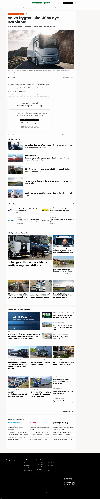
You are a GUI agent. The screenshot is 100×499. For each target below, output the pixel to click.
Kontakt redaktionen (53, 462)
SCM (31, 7)
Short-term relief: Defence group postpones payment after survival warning (62, 434)
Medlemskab (27, 465)
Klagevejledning (39, 469)
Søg (10, 3)
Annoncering (27, 467)
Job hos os (50, 467)
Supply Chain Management (16, 14)
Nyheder (24, 7)
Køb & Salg (37, 7)
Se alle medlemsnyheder (68, 411)
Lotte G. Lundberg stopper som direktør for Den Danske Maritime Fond (39, 434)
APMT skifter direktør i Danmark (39, 439)
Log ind (36, 123)
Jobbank (45, 7)
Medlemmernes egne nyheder (19, 310)
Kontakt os (50, 465)
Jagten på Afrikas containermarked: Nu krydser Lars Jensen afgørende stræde (40, 427)
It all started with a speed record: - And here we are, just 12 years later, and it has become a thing (63, 427)
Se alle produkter (28, 470)
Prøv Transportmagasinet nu (30, 120)
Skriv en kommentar (68, 135)
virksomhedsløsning (34, 127)
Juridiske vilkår (39, 466)
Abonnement (27, 462)
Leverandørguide (55, 7)
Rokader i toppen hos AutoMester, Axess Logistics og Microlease (15, 427)
